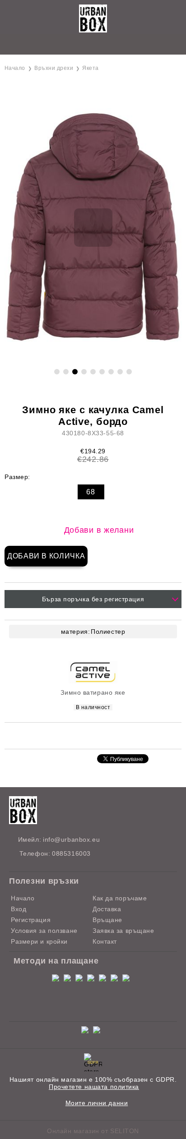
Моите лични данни (96, 1103)
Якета (90, 68)
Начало (15, 68)
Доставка (107, 909)
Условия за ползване (44, 930)
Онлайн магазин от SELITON (93, 1130)
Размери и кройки (39, 941)
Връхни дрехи (53, 68)
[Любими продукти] (83, 45)
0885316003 (71, 853)
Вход (18, 909)
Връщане (107, 919)
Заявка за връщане (123, 930)
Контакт (105, 941)
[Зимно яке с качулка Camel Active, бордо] (93, 357)
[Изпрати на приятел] (79, 735)
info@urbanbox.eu (71, 839)
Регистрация (31, 919)
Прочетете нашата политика (94, 1086)
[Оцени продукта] (102, 735)
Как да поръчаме (120, 898)
